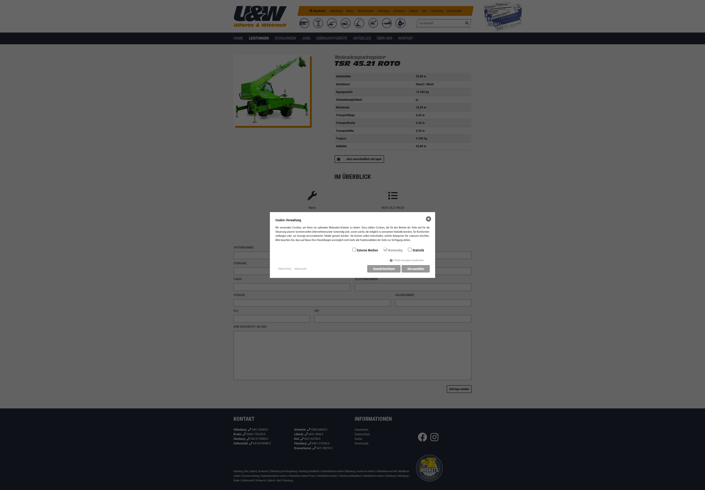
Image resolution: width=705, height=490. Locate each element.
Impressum (300, 268)
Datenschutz (285, 268)
